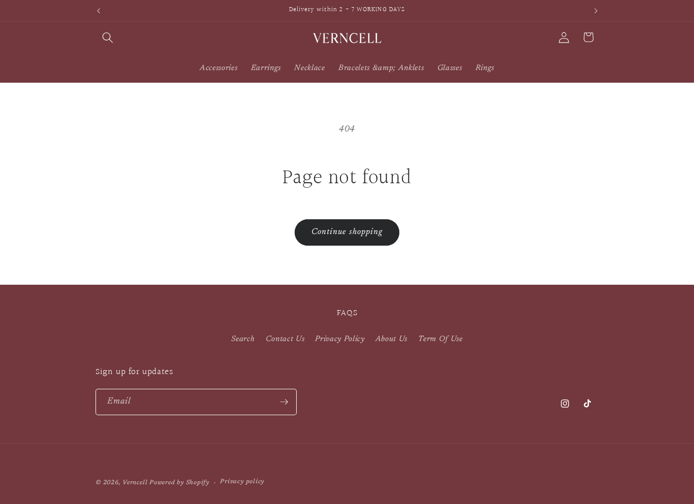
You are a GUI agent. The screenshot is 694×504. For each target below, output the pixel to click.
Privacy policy (242, 482)
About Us (391, 339)
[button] (108, 37)
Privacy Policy (339, 339)
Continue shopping (347, 232)
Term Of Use (440, 339)
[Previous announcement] (98, 10)
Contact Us (285, 339)
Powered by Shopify (179, 483)
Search (243, 339)
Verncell (134, 483)
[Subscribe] (284, 402)
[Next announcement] (596, 10)
